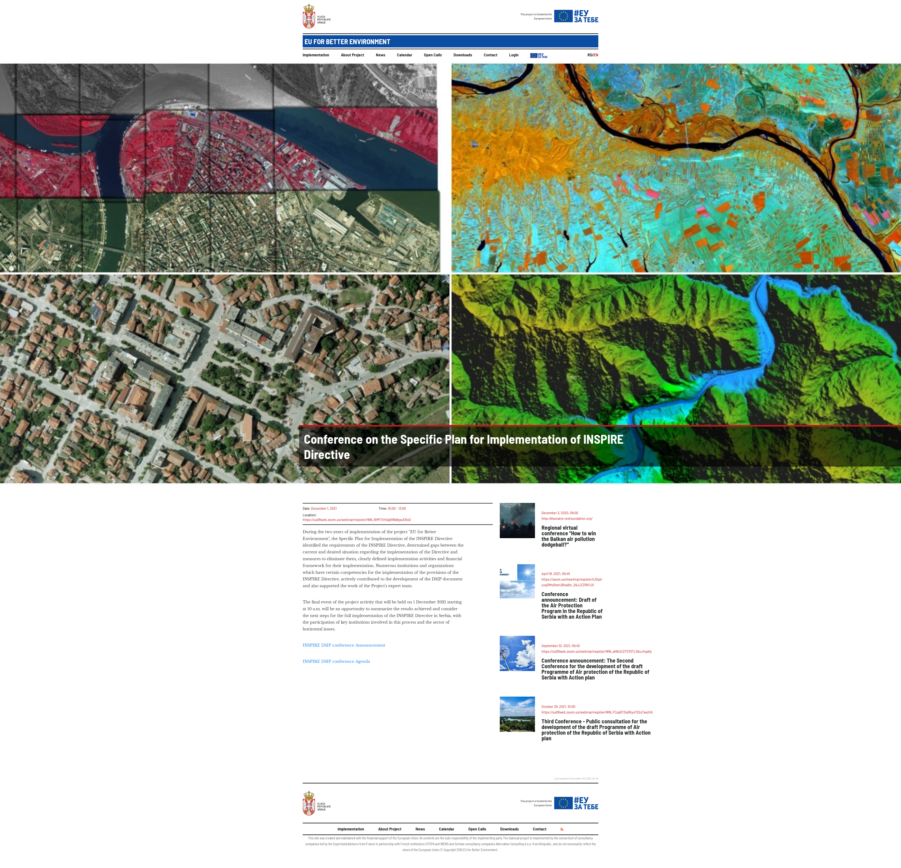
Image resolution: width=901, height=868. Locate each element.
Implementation (316, 54)
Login (514, 54)
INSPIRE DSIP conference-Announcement (344, 645)
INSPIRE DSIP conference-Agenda (336, 661)
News (380, 54)
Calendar (404, 54)
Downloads (463, 54)
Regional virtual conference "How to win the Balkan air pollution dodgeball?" (569, 536)
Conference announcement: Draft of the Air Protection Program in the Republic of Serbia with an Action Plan (572, 605)
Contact (490, 54)
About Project (352, 54)
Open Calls (433, 54)
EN (596, 54)
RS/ (591, 54)
